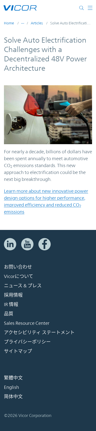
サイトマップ (18, 351)
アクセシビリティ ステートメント (39, 332)
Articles (37, 23)
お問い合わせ (18, 267)
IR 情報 (11, 304)
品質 (8, 313)
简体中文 (13, 396)
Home (9, 23)
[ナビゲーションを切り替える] (90, 7)
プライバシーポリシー (27, 342)
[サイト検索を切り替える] (83, 7)
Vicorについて (18, 276)
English (11, 387)
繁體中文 (13, 377)
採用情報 (13, 295)
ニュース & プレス (23, 285)
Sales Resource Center (26, 323)
